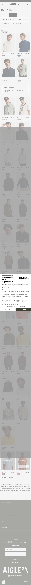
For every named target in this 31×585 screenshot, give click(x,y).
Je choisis (7, 309)
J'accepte (23, 309)
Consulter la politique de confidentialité (10, 304)
